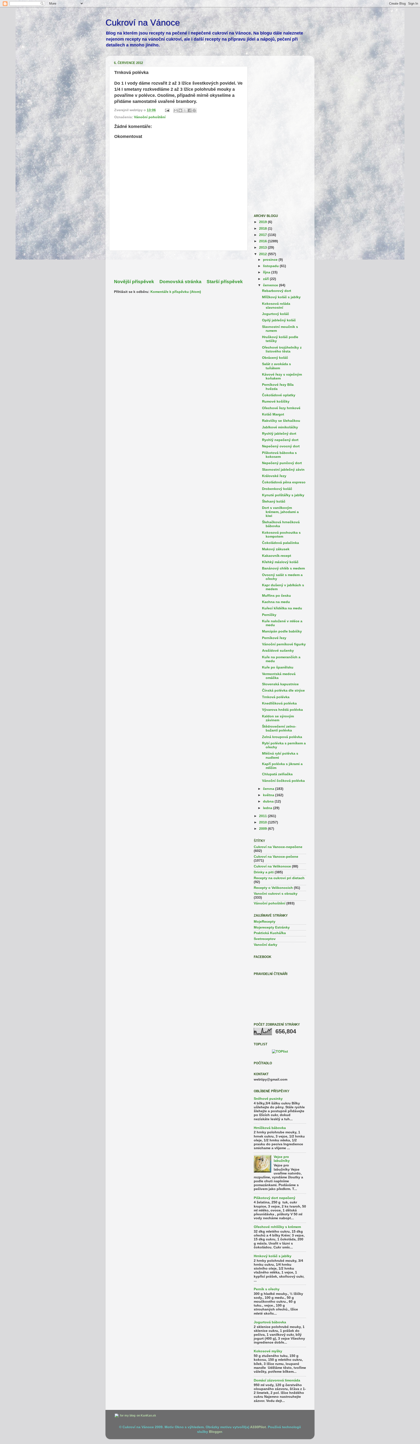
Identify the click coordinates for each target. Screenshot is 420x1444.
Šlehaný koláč (273, 501)
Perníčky (269, 615)
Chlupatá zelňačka (277, 774)
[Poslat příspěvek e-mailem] (166, 110)
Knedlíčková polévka (279, 703)
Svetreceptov (265, 939)
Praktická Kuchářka (270, 933)
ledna (268, 808)
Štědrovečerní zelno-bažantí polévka (279, 728)
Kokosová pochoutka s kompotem (281, 534)
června (269, 789)
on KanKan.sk (146, 1415)
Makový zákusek (275, 549)
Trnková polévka (275, 697)
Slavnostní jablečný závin (283, 469)
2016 (263, 241)
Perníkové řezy (274, 638)
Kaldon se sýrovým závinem (278, 718)
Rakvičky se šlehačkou (281, 421)
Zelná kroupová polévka (282, 737)
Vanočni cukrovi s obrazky (276, 893)
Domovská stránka (180, 281)
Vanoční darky (265, 945)
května (269, 795)
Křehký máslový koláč (280, 562)
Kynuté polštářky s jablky (283, 495)
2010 (263, 822)
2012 (263, 254)
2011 (263, 816)
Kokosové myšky (268, 1351)
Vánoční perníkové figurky (284, 644)
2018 (263, 228)
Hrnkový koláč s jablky (272, 1256)
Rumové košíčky (275, 401)
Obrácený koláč (275, 358)
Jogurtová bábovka (270, 1322)
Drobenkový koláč (277, 489)
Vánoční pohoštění (150, 117)
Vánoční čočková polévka (283, 781)
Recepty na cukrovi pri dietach (279, 878)
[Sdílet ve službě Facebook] (189, 110)
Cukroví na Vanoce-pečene (276, 856)
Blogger (215, 1432)
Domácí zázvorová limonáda (277, 1380)
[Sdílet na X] (185, 110)
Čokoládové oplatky (278, 395)
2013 (263, 247)
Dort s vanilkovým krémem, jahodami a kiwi (280, 511)
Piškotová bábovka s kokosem (279, 455)
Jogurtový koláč (275, 314)
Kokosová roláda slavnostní (276, 305)
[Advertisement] (178, 264)
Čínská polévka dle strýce (283, 690)
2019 (263, 222)
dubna (269, 801)
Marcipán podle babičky (282, 631)
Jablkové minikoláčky (280, 427)
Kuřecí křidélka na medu (282, 608)
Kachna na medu (276, 602)
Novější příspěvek (134, 281)
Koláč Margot (273, 414)
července (271, 285)
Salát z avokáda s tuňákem (276, 366)
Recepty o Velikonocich (273, 888)
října (267, 272)
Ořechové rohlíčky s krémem (277, 1227)
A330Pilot (258, 1427)
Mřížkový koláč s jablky (281, 297)
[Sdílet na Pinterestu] (194, 110)
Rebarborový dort (276, 291)
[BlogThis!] (180, 110)
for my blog (127, 1415)
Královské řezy (274, 476)
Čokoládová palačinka (280, 543)
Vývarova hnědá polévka (282, 710)
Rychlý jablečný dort (279, 433)
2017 (263, 235)
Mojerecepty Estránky (272, 927)
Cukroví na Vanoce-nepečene (278, 847)
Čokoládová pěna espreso (284, 482)
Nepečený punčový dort (282, 463)
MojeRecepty (264, 921)
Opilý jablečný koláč (279, 320)
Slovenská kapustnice (280, 684)
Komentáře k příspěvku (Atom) (175, 292)
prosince (271, 260)
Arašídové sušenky (278, 650)
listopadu (271, 266)
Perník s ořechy (267, 1289)
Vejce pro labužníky (282, 1159)
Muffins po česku (276, 595)
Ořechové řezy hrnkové (281, 408)
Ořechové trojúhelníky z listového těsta (282, 349)
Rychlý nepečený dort (280, 440)
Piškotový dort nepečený (274, 1198)
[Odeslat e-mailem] (175, 110)
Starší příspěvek (225, 281)
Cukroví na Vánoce (142, 22)
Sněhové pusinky (268, 1099)
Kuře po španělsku (277, 667)
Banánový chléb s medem (283, 568)
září (266, 279)
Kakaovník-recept (276, 556)
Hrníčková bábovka (270, 1128)
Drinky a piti (264, 872)
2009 (263, 828)
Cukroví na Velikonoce (272, 866)
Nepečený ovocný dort (281, 446)
